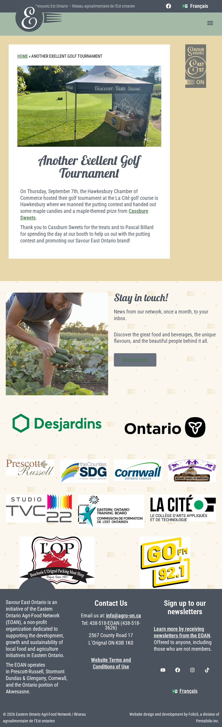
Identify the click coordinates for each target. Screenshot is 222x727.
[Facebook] (168, 6)
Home (22, 56)
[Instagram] (192, 670)
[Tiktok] (207, 670)
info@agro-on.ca (123, 616)
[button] (210, 23)
